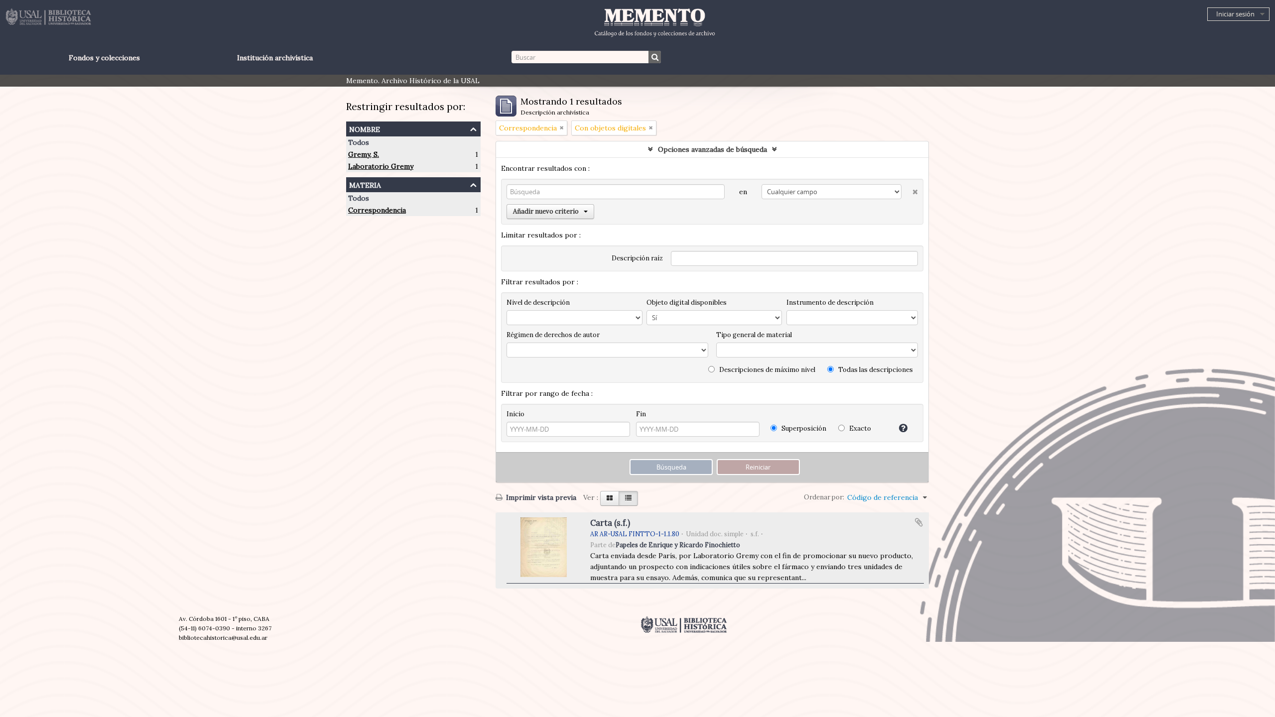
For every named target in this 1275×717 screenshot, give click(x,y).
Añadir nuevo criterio (546, 211)
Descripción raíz (637, 258)
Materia (365, 184)
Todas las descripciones (875, 369)
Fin (641, 414)
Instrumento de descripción (830, 302)
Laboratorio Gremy (380, 166)
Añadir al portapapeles (919, 522)
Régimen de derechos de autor (553, 335)
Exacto (859, 428)
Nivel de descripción (538, 302)
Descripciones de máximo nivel (766, 369)
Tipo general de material (754, 335)
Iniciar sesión (1235, 13)
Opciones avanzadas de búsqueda (712, 149)
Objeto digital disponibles (686, 302)
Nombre (364, 128)
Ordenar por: (824, 497)
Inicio (515, 414)
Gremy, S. (363, 154)
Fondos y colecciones (104, 57)
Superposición (803, 428)
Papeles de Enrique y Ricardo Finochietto (678, 545)
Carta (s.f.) (610, 523)
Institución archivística (275, 57)
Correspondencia (377, 210)
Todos (358, 142)
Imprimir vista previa (540, 497)
